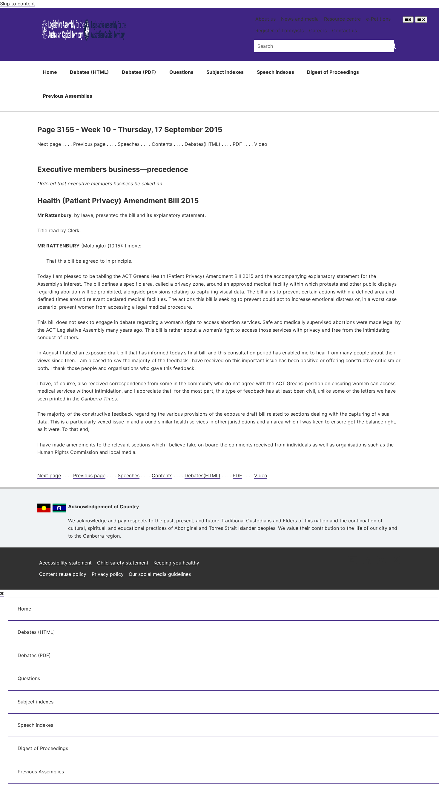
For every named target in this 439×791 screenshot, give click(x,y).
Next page (49, 144)
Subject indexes (225, 72)
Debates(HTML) (202, 144)
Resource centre (342, 19)
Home (50, 72)
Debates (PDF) (139, 72)
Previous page (89, 144)
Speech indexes (275, 72)
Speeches (128, 144)
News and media (300, 19)
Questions (181, 72)
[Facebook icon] (367, 560)
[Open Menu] (408, 19)
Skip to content (17, 4)
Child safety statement (122, 563)
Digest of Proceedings (333, 72)
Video (260, 144)
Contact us (344, 30)
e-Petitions (378, 19)
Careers (318, 30)
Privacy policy (108, 574)
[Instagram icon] (352, 560)
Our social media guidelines (160, 574)
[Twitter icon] (381, 560)
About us (265, 19)
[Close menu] (2, 593)
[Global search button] (392, 45)
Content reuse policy (62, 574)
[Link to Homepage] (84, 31)
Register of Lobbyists (279, 30)
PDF (237, 144)
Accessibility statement (65, 563)
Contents (162, 144)
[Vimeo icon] (396, 560)
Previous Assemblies (67, 96)
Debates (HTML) (89, 72)
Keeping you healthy (176, 563)
